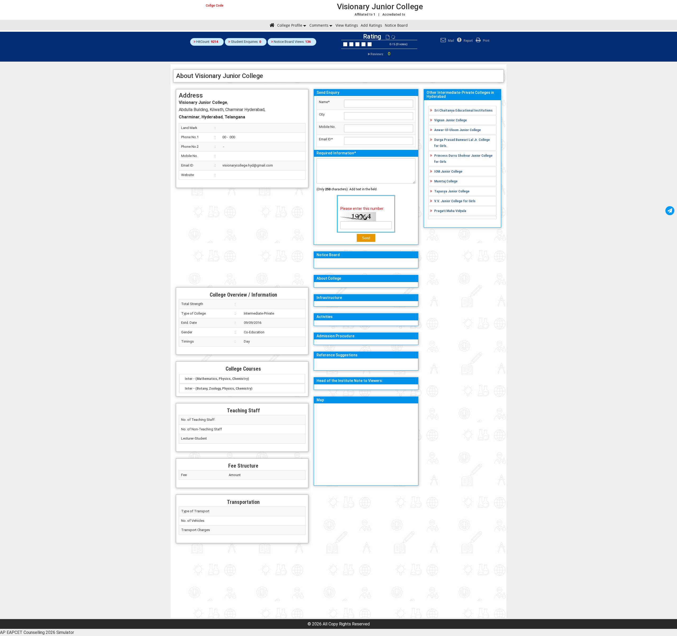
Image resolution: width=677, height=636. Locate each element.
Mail (450, 41)
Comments (318, 25)
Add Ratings (371, 25)
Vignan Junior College (450, 120)
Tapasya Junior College (451, 191)
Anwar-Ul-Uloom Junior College (457, 130)
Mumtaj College (446, 181)
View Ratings (347, 25)
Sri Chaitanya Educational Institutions (463, 110)
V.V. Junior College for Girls (454, 201)
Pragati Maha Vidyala (450, 211)
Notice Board (396, 25)
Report (468, 41)
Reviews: (380, 54)
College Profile (289, 25)
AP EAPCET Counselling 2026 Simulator (37, 632)
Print (486, 41)
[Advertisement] (242, 237)
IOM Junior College (448, 171)
